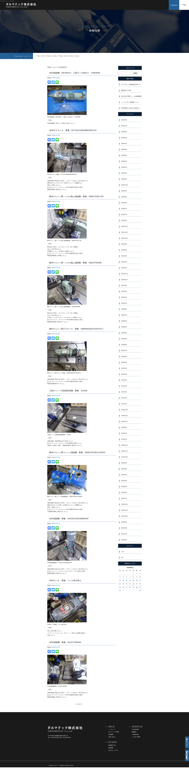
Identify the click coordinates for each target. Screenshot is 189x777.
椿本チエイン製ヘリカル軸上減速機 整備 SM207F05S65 (75, 263)
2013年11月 (124, 510)
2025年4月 (124, 161)
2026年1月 (124, 126)
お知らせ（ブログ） (113, 750)
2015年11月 (124, 421)
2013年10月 (124, 516)
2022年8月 (124, 250)
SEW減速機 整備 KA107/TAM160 (65, 642)
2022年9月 (124, 244)
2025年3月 (124, 167)
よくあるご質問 (136, 737)
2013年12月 (124, 504)
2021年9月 (124, 285)
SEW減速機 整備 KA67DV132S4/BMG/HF (69, 518)
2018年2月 (124, 374)
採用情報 (110, 748)
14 (130, 580)
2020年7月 (124, 315)
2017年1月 (124, 404)
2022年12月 (124, 226)
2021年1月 (124, 303)
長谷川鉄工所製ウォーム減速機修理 (131, 96)
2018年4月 (124, 362)
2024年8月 (124, 197)
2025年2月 (124, 173)
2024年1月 (124, 208)
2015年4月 (124, 433)
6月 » (140, 590)
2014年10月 (124, 457)
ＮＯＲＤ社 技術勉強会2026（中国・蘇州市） (131, 84)
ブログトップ (130, 68)
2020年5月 (124, 327)
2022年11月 (124, 232)
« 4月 (119, 590)
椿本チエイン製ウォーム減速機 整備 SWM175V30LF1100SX (77, 452)
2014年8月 (124, 469)
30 (136, 587)
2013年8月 (124, 528)
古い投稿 (77, 704)
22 (133, 583)
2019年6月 (124, 356)
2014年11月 (124, 451)
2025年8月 (124, 137)
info (122, 557)
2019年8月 (124, 344)
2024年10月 (124, 185)
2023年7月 (124, 214)
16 (136, 580)
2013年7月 (124, 534)
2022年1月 (124, 267)
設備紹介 (134, 732)
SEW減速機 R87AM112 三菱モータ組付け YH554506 (74, 73)
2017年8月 (124, 380)
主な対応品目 (135, 729)
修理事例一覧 (111, 745)
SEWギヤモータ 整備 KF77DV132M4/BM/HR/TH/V (73, 130)
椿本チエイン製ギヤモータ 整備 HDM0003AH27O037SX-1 (76, 329)
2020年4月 (124, 333)
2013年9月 (124, 522)
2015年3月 (124, 439)
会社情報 (110, 734)
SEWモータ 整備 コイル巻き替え (65, 580)
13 (126, 580)
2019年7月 (124, 350)
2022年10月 (124, 238)
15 (133, 580)
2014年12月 (124, 445)
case (122, 551)
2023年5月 (124, 220)
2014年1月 (124, 498)
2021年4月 (124, 291)
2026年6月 (124, 120)
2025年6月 (124, 149)
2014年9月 (124, 463)
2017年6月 (124, 392)
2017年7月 (124, 386)
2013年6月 (124, 540)
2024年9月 (124, 191)
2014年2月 (124, 492)
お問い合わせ (111, 737)
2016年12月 (124, 409)
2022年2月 (124, 262)
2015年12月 (124, 415)
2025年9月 (124, 131)
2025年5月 (124, 155)
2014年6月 (124, 480)
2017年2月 (124, 398)
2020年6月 (124, 321)
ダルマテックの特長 (113, 732)
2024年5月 (124, 202)
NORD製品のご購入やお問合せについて (131, 108)
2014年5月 (124, 486)
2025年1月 (124, 179)
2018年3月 (124, 368)
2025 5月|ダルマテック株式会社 (7, 0)
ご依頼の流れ (135, 734)
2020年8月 (124, 309)
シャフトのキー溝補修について (130, 102)
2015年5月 (124, 427)
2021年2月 (124, 297)
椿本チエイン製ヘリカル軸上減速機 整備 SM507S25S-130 (76, 196)
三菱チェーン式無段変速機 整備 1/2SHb (68, 391)
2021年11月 (124, 279)
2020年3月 (124, 338)
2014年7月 (124, 474)
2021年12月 (124, 273)
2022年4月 (124, 256)
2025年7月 (124, 143)
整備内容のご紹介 (126, 90)
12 (123, 580)
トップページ (111, 729)
